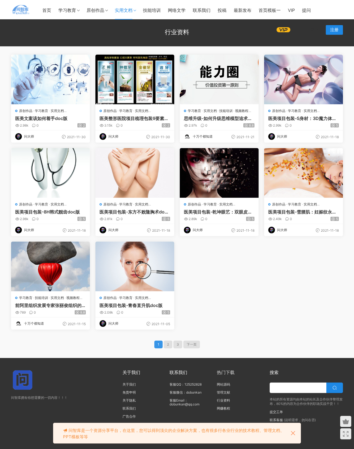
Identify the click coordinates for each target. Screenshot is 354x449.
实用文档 (123, 10)
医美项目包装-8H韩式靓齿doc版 (47, 212)
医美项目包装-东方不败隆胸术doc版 (133, 212)
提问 (306, 10)
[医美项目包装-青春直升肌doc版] (134, 266)
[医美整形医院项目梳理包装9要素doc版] (134, 79)
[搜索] (300, 29)
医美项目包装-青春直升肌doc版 (131, 305)
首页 (46, 10)
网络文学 (177, 10)
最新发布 (242, 10)
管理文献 (223, 392)
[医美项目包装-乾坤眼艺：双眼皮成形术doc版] (219, 173)
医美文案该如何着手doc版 (41, 118)
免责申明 (129, 392)
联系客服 (276, 420)
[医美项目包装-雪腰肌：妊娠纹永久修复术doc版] (303, 173)
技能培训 (152, 10)
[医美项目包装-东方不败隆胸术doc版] (134, 173)
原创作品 (95, 10)
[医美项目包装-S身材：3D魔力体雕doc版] (303, 79)
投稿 (222, 10)
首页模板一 (270, 10)
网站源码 (223, 384)
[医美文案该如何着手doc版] (50, 79)
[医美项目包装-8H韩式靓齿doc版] (50, 173)
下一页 (192, 344)
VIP (291, 10)
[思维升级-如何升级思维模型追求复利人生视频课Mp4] (219, 79)
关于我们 (129, 384)
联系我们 (201, 10)
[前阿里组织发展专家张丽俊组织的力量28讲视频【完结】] (50, 266)
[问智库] (20, 9)
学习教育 (67, 10)
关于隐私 (129, 400)
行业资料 (223, 400)
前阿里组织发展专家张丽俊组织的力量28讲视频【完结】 (48, 305)
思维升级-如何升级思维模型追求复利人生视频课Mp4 (218, 118)
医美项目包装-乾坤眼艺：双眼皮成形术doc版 (218, 212)
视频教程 (241, 111)
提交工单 (276, 412)
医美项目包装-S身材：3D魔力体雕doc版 (302, 118)
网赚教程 (223, 408)
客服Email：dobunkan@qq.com (184, 402)
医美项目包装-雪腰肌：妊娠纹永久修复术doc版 (302, 212)
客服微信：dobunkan (186, 392)
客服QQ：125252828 (186, 384)
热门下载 (226, 372)
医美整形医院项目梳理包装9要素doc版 (135, 118)
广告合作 (129, 416)
